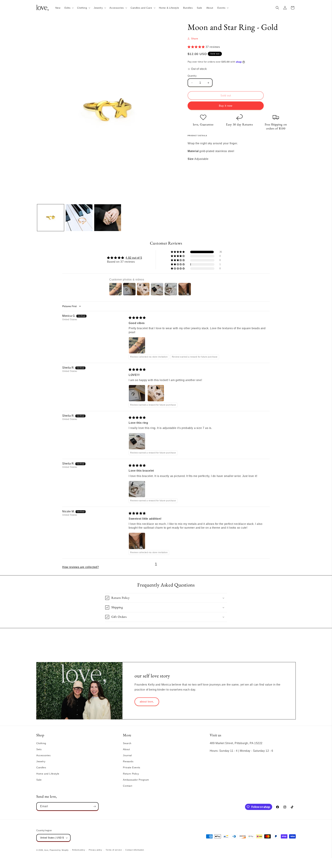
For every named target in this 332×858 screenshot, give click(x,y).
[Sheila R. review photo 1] (137, 393)
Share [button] (194, 38)
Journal (127, 755)
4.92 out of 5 (134, 257)
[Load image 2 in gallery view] (79, 217)
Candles (41, 767)
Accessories (43, 755)
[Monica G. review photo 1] (137, 345)
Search (127, 743)
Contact (127, 785)
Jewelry (40, 761)
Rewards (128, 761)
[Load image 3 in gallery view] (107, 217)
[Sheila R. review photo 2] (155, 393)
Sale (39, 779)
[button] (68, 7)
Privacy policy (95, 850)
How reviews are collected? (80, 567)
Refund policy (78, 850)
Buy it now (225, 105)
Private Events (131, 767)
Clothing (41, 743)
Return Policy (131, 773)
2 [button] (161, 564)
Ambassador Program (136, 779)
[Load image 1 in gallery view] (50, 217)
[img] (137, 317)
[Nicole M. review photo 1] (137, 541)
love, (46, 850)
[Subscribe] (94, 806)
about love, (147, 701)
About (126, 749)
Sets (39, 749)
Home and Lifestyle (47, 773)
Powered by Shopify (59, 850)
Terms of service (114, 850)
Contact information (134, 850)
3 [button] (167, 564)
